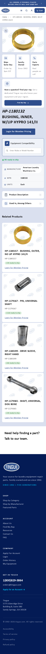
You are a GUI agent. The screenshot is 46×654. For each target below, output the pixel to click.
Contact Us (8, 534)
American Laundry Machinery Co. (31, 169)
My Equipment (10, 564)
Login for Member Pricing (16, 268)
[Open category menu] (21, 10)
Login (5, 557)
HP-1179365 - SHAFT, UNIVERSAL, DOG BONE (23, 403)
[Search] (26, 10)
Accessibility (8, 629)
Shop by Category (11, 501)
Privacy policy (9, 640)
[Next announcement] (41, 3)
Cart (41, 11)
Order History (9, 560)
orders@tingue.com (12, 585)
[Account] (31, 10)
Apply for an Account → (14, 590)
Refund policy (9, 645)
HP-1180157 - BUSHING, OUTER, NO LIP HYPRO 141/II (22, 252)
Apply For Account (11, 553)
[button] (23, 195)
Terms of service (10, 634)
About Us (7, 523)
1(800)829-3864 (13, 580)
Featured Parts (10, 508)
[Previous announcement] (4, 3)
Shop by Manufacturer (13, 504)
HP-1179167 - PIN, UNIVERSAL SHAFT (21, 303)
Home (4, 17)
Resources (7, 531)
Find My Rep (8, 527)
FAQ (5, 538)
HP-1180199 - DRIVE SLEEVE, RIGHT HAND (20, 353)
